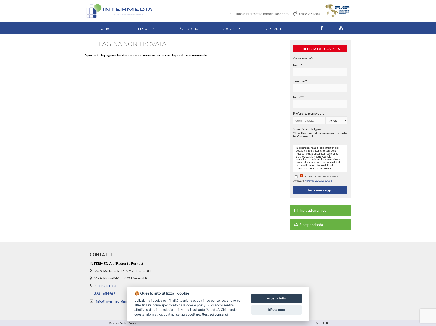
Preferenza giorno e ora (308, 113)
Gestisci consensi (215, 314)
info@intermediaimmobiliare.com (262, 13)
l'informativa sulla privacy (318, 180)
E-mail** (298, 97)
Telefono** (300, 81)
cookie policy (196, 305)
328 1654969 (104, 293)
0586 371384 (309, 13)
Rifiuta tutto (276, 309)
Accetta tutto (276, 298)
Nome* (297, 65)
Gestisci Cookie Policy (122, 323)
